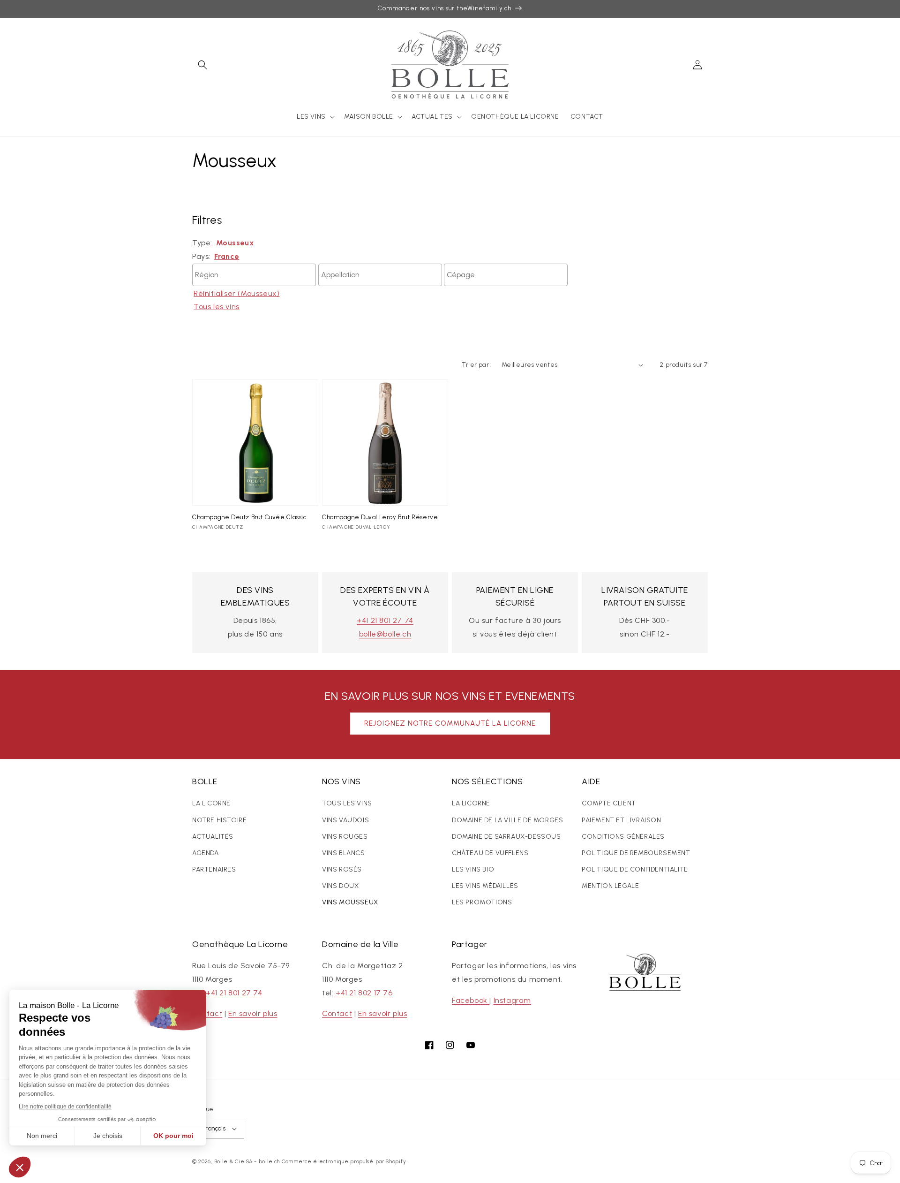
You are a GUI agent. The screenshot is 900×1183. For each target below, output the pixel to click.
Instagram (512, 1000)
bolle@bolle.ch (385, 633)
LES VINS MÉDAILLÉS (485, 886)
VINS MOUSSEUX (350, 902)
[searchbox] (254, 272)
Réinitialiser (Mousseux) (236, 293)
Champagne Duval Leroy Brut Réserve (380, 517)
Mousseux (235, 242)
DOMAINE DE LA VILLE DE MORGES (507, 820)
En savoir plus (252, 1013)
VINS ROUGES (345, 837)
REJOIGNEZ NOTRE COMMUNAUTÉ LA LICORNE (450, 723)
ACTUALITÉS (212, 837)
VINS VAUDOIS (345, 820)
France (227, 256)
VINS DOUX (340, 886)
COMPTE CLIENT (609, 803)
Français (213, 1128)
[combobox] (254, 275)
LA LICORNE (211, 803)
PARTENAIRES (214, 869)
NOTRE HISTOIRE (219, 820)
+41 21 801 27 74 (385, 620)
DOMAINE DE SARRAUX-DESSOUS (506, 837)
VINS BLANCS (343, 853)
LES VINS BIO (473, 869)
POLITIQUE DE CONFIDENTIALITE (635, 869)
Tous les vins (217, 306)
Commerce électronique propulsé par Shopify (344, 1162)
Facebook (470, 1000)
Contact (207, 1013)
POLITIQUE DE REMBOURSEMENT (636, 853)
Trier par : (477, 365)
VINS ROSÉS (342, 869)
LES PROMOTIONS (482, 902)
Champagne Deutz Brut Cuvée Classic (249, 517)
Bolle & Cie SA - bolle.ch (247, 1162)
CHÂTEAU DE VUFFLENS (490, 853)
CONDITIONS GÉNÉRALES (623, 837)
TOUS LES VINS (347, 803)
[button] (202, 64)
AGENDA (205, 853)
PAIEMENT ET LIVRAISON (621, 820)
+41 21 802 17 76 (364, 992)
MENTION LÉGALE (610, 886)
